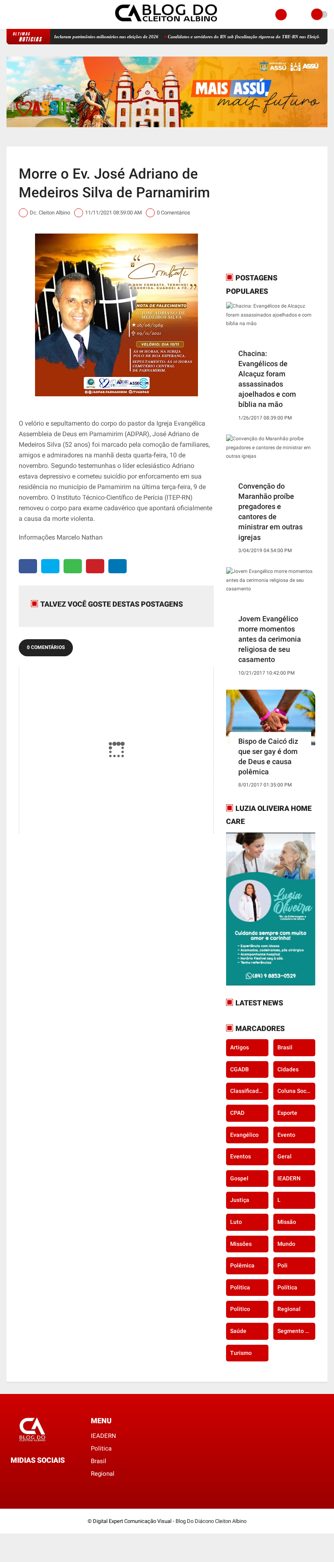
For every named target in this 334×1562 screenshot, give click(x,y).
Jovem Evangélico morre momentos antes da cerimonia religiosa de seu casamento (269, 639)
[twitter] (50, 566)
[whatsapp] (73, 566)
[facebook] (9, 14)
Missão (286, 1222)
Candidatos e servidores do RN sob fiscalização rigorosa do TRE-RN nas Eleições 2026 (224, 36)
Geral (284, 1156)
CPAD (237, 1113)
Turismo (241, 1353)
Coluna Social (295, 1091)
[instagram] (20, 14)
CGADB (239, 1069)
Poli (282, 1265)
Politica (240, 1287)
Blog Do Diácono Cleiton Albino (211, 1521)
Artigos (239, 1047)
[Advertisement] (277, 209)
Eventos (240, 1156)
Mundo (286, 1244)
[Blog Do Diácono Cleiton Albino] (167, 24)
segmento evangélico (296, 1331)
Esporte (287, 1113)
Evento (286, 1135)
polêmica (242, 1265)
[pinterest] (95, 566)
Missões (241, 1244)
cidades (288, 1069)
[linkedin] (117, 566)
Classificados (247, 1091)
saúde (238, 1331)
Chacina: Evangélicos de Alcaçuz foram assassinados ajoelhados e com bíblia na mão (267, 379)
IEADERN (289, 1178)
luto (236, 1222)
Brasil (284, 1047)
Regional (289, 1309)
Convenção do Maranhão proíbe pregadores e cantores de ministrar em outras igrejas (270, 512)
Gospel (239, 1178)
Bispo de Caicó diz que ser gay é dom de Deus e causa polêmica (268, 756)
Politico (240, 1309)
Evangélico (244, 1135)
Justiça (239, 1200)
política (287, 1287)
